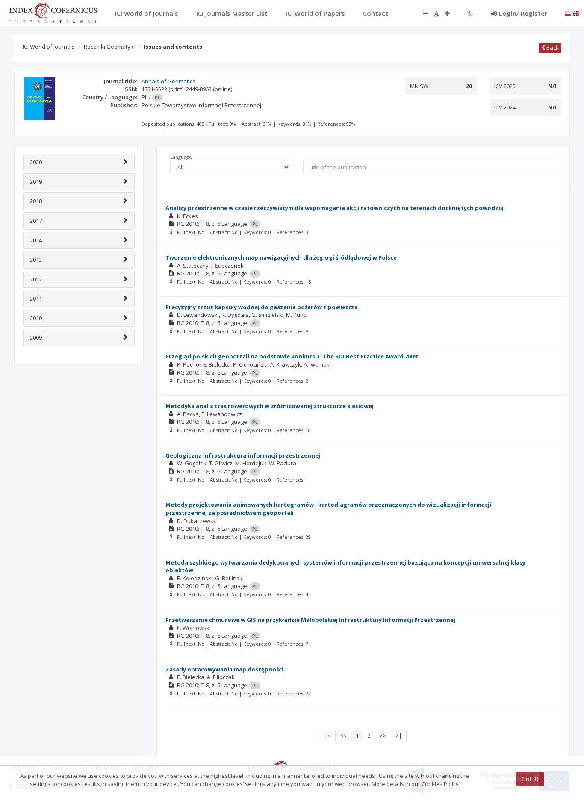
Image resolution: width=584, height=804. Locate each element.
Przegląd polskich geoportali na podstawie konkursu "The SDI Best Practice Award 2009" (292, 356)
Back (552, 47)
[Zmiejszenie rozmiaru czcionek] (421, 13)
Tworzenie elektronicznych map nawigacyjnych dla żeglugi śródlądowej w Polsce (281, 257)
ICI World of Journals (49, 46)
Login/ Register (523, 13)
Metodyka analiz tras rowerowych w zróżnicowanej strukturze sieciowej (269, 406)
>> (383, 735)
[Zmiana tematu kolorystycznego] (470, 13)
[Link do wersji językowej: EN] (576, 13)
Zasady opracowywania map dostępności (224, 669)
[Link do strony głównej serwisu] (53, 12)
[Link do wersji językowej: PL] (568, 13)
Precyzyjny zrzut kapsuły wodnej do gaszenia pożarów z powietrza (261, 307)
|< (327, 735)
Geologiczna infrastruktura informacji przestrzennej (242, 455)
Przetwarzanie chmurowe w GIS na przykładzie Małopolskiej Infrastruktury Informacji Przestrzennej (310, 620)
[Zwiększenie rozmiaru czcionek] (451, 13)
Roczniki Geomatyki (109, 46)
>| (398, 735)
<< (343, 735)
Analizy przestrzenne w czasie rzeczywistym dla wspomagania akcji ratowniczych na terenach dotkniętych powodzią (334, 208)
